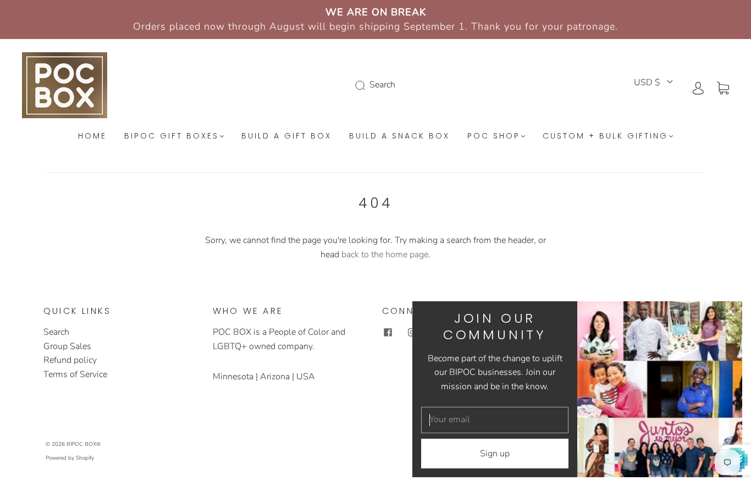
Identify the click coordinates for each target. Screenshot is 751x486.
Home (92, 136)
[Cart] (723, 87)
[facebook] (387, 332)
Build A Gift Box (286, 136)
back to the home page (384, 254)
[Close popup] (730, 313)
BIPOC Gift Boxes (171, 136)
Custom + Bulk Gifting (605, 136)
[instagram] (412, 332)
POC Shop (493, 136)
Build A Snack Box (399, 136)
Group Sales (67, 346)
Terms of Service (75, 374)
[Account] (698, 87)
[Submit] (362, 85)
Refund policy (70, 360)
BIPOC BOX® (84, 444)
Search (56, 332)
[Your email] (494, 420)
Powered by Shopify (70, 458)
